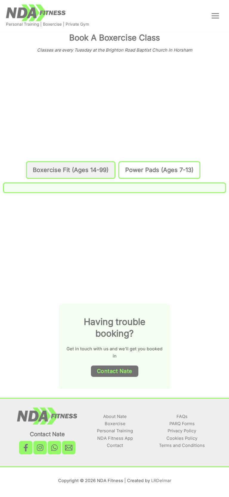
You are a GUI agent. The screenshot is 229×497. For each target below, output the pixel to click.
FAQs (182, 416)
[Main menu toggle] (215, 16)
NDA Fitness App (115, 438)
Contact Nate (114, 371)
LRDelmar (161, 480)
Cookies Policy (181, 438)
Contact (115, 445)
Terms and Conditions (182, 445)
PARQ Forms (182, 423)
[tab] (70, 170)
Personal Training (115, 430)
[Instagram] (40, 447)
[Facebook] (26, 447)
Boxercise (115, 423)
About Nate (115, 416)
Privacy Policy (182, 430)
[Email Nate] (68, 447)
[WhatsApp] (54, 447)
